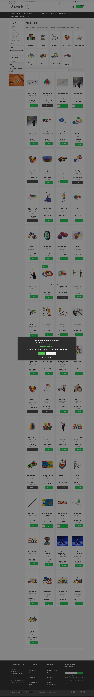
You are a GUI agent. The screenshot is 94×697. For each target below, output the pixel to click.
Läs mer (62, 344)
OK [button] (41, 353)
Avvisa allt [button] (51, 353)
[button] (47, 346)
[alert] (47, 348)
